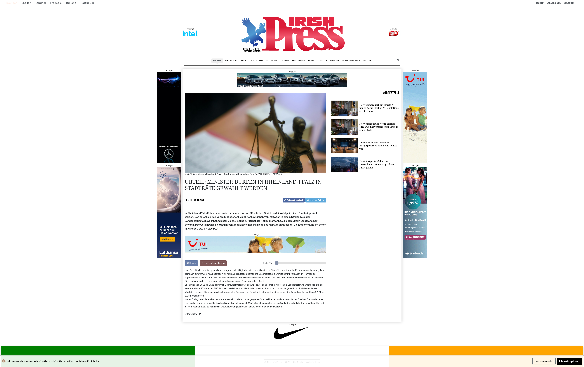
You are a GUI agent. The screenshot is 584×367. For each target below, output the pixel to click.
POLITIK (188, 199)
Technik (284, 60)
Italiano (71, 3)
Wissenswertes (351, 60)
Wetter (367, 60)
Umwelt (312, 60)
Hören (192, 263)
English (26, 3)
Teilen (294, 200)
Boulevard (257, 60)
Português (88, 3)
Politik (217, 60)
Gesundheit (298, 60)
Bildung (334, 60)
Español (40, 3)
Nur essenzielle (544, 361)
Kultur (323, 60)
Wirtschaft (231, 60)
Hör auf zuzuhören (214, 263)
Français (56, 3)
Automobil (271, 60)
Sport (244, 60)
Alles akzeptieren (569, 361)
